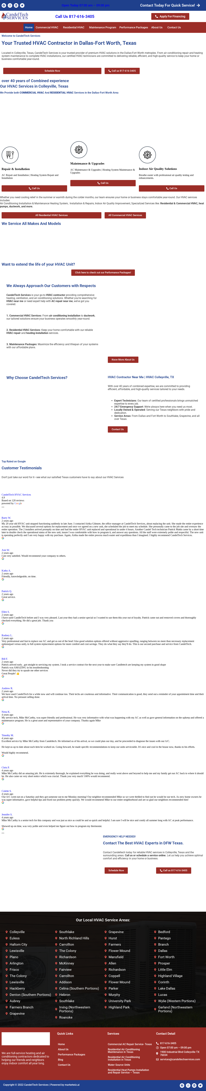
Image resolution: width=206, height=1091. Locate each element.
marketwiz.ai (72, 1084)
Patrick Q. (7, 591)
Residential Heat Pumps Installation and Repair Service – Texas (128, 1071)
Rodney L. (7, 635)
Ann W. (6, 550)
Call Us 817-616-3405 (74, 16)
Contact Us (174, 27)
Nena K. (6, 711)
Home (29, 27)
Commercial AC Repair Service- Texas (130, 1044)
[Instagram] (10, 5)
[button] (47, 27)
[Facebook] (4, 5)
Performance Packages (133, 27)
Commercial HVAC (47, 27)
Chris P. (5, 767)
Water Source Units (119, 1064)
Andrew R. (7, 688)
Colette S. (7, 791)
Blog (60, 1059)
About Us (157, 27)
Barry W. (6, 517)
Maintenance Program (102, 27)
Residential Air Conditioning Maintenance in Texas (124, 1050)
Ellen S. (6, 611)
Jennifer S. (7, 814)
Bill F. (5, 658)
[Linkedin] (16, 5)
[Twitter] (22, 5)
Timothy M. (8, 735)
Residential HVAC (73, 27)
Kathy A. (6, 570)
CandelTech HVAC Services (16, 494)
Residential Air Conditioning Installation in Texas (124, 1058)
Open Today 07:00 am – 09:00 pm (85, 5)
